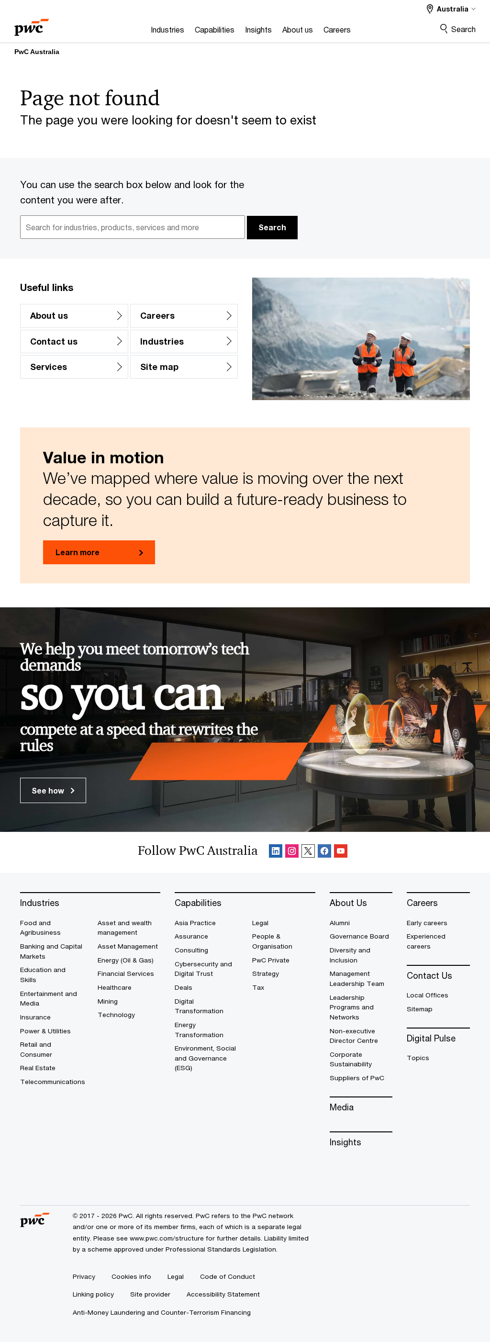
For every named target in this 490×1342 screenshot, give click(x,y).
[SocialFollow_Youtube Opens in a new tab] (340, 852)
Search (463, 29)
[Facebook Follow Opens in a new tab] (324, 852)
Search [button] (272, 227)
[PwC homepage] (31, 24)
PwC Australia (36, 52)
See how (49, 790)
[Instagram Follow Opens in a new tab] (292, 852)
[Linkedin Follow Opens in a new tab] (275, 852)
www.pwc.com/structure (167, 1238)
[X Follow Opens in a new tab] (308, 852)
